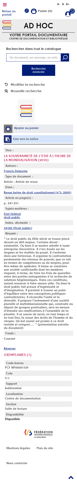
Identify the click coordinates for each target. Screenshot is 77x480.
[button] (8, 129)
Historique (72, 12)
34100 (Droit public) (18, 228)
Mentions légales (18, 448)
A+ (68, 4)
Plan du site (45, 448)
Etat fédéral (12, 214)
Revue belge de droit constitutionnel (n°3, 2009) (37, 192)
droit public (12, 217)
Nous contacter (16, 463)
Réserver (10, 348)
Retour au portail (9, 12)
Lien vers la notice (25, 139)
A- (58, 4)
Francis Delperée (16, 171)
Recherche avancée (38, 70)
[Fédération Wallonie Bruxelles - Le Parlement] (38, 434)
